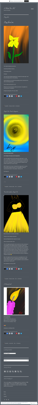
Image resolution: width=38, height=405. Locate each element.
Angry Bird (6, 186)
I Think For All (9, 8)
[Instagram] (7, 371)
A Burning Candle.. (8, 284)
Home (5, 391)
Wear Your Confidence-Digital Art (11, 192)
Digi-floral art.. (9, 22)
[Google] (10, 371)
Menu (32, 8)
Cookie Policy (19, 403)
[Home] (4, 399)
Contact (5, 396)
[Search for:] (15, 360)
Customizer (11, 386)
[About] (6, 399)
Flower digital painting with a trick (10, 84)
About (5, 394)
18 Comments (20, 278)
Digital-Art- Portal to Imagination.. (11, 111)
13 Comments (18, 343)
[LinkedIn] (15, 371)
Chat (16, 186)
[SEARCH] (28, 360)
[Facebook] (5, 371)
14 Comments (20, 186)
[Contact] (8, 399)
